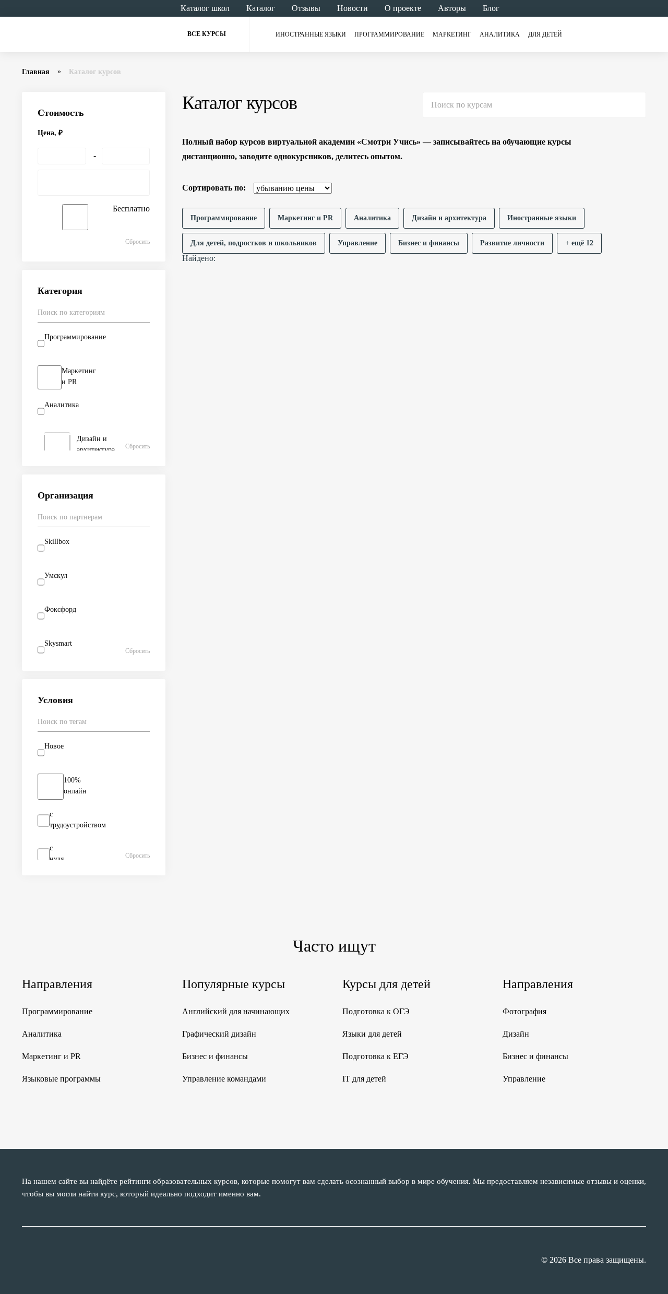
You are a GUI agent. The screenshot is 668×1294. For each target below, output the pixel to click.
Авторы (452, 8)
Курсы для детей (386, 984)
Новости (352, 8)
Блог (491, 8)
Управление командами (224, 1078)
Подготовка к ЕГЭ (375, 1056)
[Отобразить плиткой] (640, 188)
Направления (57, 984)
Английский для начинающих (236, 1011)
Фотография (524, 1011)
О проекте (403, 8)
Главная (36, 72)
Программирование (389, 34)
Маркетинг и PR (51, 1056)
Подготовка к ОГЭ (376, 1011)
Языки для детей (372, 1033)
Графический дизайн (219, 1033)
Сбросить (137, 241)
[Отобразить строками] (620, 188)
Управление (524, 1078)
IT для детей (364, 1078)
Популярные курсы (233, 984)
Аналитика (500, 34)
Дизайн (516, 1033)
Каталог (260, 8)
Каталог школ (205, 8)
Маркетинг (452, 34)
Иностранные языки (311, 34)
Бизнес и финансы (215, 1056)
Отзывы (306, 8)
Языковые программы (61, 1078)
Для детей (545, 34)
